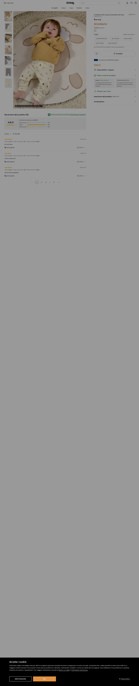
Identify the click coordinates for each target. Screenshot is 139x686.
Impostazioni (20, 679)
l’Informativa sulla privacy (79, 670)
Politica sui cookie (64, 670)
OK (44, 679)
